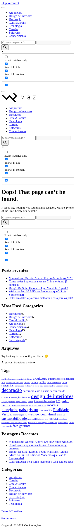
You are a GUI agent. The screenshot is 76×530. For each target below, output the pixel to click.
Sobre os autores (8, 518)
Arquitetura (15, 12)
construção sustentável (24, 386)
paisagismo (28, 409)
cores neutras (49, 386)
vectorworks (6, 426)
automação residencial (61, 378)
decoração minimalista (20, 397)
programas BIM (45, 410)
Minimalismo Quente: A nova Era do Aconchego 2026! (41, 278)
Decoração (15, 19)
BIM (3, 382)
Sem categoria (17, 340)
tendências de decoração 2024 (14, 423)
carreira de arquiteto (14, 382)
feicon (30, 401)
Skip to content (10, 3)
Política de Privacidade (11, 511)
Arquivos (6, 362)
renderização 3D (20, 415)
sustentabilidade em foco (38, 419)
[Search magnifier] (4, 47)
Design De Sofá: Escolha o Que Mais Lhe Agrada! (38, 288)
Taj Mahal (53, 419)
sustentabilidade (14, 418)
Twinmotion (63, 423)
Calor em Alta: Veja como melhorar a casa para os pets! (41, 298)
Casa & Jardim (17, 22)
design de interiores (52, 396)
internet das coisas (44, 401)
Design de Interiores (20, 16)
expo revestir (21, 401)
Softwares (14, 32)
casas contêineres (54, 382)
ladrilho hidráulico (20, 406)
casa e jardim (38, 382)
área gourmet (21, 426)
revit (30, 415)
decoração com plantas (36, 390)
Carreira (13, 29)
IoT (58, 401)
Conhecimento (17, 35)
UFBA (71, 423)
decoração (11, 390)
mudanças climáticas (37, 406)
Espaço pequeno (8, 401)
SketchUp (61, 415)
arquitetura (40, 378)
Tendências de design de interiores (42, 423)
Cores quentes (62, 386)
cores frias (39, 386)
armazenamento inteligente (20, 379)
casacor (27, 382)
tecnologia (62, 419)
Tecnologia (15, 25)
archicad (5, 379)
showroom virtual (44, 414)
